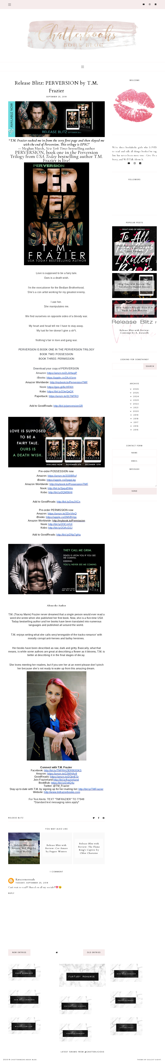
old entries (94, 952)
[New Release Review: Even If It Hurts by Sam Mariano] (134, 316)
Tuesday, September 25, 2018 (32, 883)
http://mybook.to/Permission (68, 520)
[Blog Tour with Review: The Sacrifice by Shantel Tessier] (134, 297)
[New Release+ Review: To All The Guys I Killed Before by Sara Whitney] (134, 270)
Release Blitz (16, 818)
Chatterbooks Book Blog (24, 1060)
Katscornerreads (25, 879)
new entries (19, 952)
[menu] (9, 4)
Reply (11, 893)
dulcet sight (154, 1060)
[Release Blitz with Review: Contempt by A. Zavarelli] (134, 342)
